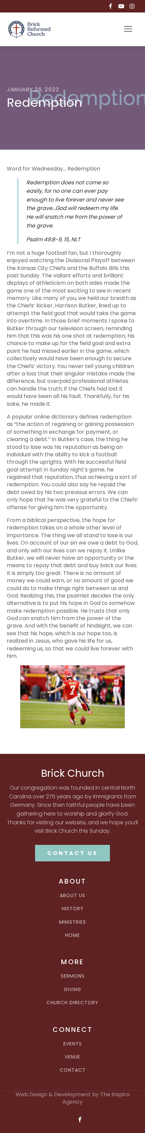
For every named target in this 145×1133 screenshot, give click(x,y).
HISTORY (73, 908)
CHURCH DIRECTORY (72, 1002)
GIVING (72, 989)
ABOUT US (72, 895)
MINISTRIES (72, 922)
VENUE (72, 1057)
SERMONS (73, 976)
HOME (72, 935)
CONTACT (73, 1070)
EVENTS (72, 1043)
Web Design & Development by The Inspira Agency (72, 1098)
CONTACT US (72, 853)
